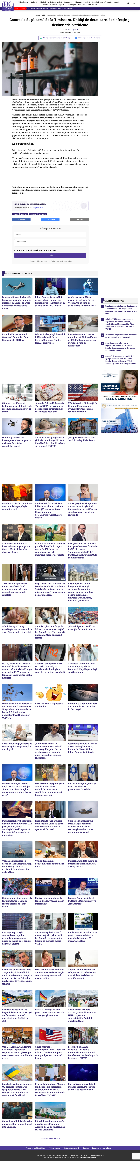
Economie (68, 2)
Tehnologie (71, 4)
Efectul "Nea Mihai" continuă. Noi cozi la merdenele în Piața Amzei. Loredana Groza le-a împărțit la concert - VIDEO (83, 1052)
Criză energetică (55, 2)
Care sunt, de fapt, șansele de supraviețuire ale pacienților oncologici (17, 746)
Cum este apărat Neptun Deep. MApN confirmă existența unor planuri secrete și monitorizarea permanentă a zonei (80, 826)
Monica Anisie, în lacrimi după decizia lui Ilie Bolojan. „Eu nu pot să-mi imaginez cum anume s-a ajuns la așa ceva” (16, 789)
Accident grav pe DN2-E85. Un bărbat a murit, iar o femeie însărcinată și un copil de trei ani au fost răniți (50, 667)
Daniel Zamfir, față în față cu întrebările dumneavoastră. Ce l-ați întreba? (82, 863)
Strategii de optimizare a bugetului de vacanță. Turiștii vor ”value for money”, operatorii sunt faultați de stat (17, 1015)
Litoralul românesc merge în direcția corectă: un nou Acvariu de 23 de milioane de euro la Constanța (50, 1125)
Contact (86, 1148)
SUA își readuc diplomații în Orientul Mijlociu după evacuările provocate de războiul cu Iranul (82, 407)
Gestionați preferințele (71, 1148)
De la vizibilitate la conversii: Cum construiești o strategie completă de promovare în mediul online (49, 973)
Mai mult (93, 4)
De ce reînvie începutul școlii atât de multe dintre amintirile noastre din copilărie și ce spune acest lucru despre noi (50, 789)
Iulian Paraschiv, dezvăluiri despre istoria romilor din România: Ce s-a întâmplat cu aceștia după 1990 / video (50, 301)
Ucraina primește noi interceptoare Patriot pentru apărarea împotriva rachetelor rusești (16, 441)
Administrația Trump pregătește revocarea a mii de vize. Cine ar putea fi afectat (17, 629)
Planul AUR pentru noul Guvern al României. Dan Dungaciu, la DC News (15, 337)
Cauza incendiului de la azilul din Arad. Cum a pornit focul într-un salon (17, 1124)
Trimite (50, 255)
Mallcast (81, 4)
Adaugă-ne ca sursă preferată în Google (57, 38)
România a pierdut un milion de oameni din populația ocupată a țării (17, 506)
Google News (37, 208)
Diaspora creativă (82, 2)
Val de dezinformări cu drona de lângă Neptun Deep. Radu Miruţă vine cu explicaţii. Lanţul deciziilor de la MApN (17, 866)
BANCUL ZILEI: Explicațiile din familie (49, 705)
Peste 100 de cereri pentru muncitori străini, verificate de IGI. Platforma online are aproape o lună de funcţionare (82, 340)
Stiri (43, 15)
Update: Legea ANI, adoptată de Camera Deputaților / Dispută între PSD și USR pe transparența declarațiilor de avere (17, 1052)
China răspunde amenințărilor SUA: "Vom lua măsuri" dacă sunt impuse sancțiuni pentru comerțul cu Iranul (50, 1052)
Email (81, 219)
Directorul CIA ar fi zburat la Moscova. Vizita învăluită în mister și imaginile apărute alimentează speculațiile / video (16, 303)
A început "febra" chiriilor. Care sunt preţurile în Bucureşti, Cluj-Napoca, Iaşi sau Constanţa (82, 667)
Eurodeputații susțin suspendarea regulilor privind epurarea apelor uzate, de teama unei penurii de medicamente (16, 938)
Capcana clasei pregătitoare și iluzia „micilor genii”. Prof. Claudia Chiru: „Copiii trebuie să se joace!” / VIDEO (50, 441)
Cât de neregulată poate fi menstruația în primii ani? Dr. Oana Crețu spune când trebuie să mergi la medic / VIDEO (48, 938)
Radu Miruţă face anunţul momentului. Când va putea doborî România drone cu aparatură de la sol (49, 825)
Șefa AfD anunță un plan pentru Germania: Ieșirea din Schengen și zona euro (49, 1012)
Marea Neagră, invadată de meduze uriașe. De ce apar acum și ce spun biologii (82, 1086)
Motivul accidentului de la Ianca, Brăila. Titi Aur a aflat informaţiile (49, 901)
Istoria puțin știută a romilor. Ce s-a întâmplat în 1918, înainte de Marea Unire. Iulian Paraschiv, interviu (83, 747)
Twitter (52, 219)
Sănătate (44, 4)
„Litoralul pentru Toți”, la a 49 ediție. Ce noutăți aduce (82, 628)
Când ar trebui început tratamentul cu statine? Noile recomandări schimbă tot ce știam (17, 407)
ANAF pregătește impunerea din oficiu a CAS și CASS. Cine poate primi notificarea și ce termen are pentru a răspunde (82, 509)
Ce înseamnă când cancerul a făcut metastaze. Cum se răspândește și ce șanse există (17, 902)
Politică (34, 2)
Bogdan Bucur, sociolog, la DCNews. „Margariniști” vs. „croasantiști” (82, 901)
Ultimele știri (23, 2)
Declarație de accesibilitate (101, 1148)
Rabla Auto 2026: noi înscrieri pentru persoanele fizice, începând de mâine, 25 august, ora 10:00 (83, 936)
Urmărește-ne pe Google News (89, 38)
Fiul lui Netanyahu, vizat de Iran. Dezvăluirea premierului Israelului (82, 786)
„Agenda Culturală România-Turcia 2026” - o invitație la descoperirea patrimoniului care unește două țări (50, 407)
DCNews (8, 6)
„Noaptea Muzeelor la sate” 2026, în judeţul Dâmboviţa (82, 439)
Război (43, 2)
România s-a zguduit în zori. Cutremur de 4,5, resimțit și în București (82, 706)
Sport (61, 4)
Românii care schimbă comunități (106, 2)
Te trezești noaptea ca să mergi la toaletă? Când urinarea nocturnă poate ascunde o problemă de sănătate (14, 589)
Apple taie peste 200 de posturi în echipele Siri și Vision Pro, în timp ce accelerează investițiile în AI (82, 301)
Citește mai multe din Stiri (50, 1138)
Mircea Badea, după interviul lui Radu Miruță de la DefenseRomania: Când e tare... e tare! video (50, 338)
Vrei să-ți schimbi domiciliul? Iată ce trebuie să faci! (49, 863)
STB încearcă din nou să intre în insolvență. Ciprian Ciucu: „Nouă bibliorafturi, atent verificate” (16, 547)
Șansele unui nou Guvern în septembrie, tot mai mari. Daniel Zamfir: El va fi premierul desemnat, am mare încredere (120, 346)
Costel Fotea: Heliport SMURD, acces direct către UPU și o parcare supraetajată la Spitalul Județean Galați (81, 1015)
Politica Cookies (54, 1148)
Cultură (53, 4)
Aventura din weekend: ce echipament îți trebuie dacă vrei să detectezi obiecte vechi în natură (82, 973)
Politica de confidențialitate (35, 1148)
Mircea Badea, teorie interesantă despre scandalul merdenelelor (50, 8)
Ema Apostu (73, 29)
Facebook (23, 219)
